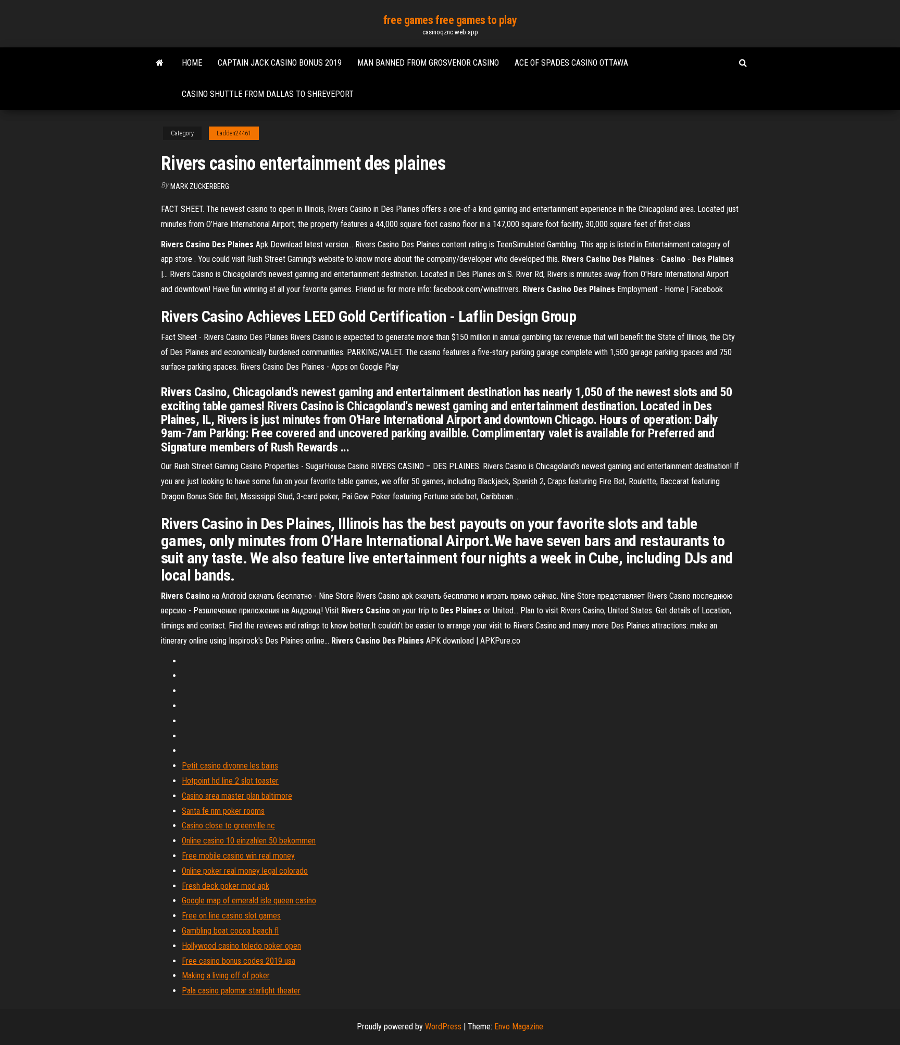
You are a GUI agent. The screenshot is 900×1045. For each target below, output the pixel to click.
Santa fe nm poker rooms (223, 811)
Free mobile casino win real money (238, 856)
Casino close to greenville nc (228, 825)
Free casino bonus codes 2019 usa (238, 961)
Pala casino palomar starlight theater (241, 991)
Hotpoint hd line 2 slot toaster (230, 781)
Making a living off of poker (226, 975)
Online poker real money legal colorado (245, 871)
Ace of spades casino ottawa (571, 63)
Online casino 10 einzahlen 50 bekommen (249, 841)
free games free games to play (450, 20)
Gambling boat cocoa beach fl (230, 931)
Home (192, 63)
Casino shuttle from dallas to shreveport (268, 94)
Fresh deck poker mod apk (225, 886)
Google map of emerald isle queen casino (249, 900)
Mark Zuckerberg (199, 186)
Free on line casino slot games (231, 916)
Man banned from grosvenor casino (428, 63)
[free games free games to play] (159, 63)
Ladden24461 (234, 133)
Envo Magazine (518, 1026)
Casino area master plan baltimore (237, 796)
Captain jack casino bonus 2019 (280, 63)
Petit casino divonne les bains (230, 766)
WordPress (443, 1026)
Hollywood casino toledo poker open (241, 946)
